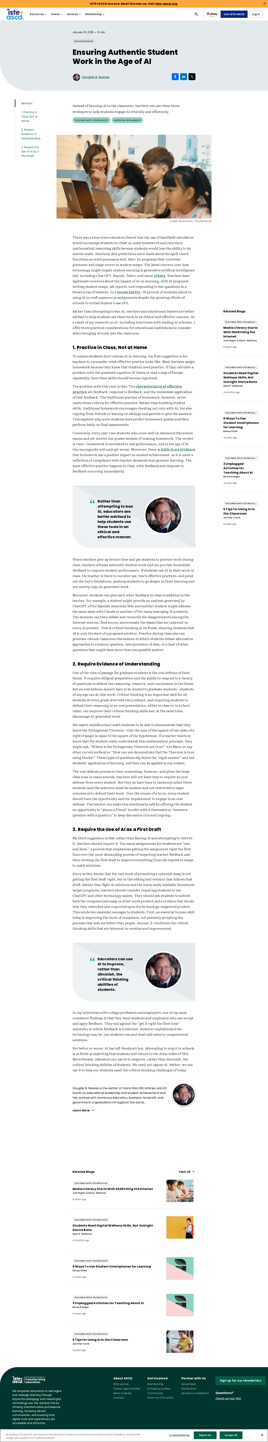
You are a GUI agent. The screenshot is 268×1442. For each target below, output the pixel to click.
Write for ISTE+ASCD (160, 1398)
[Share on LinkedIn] (183, 76)
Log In (256, 14)
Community (155, 1393)
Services (72, 14)
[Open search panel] (196, 14)
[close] (264, 3)
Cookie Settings (179, 1435)
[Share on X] (192, 76)
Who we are (121, 1384)
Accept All (231, 1435)
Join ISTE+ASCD (234, 14)
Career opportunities (127, 1388)
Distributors (188, 1388)
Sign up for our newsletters (240, 1380)
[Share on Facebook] (175, 76)
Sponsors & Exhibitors (195, 1393)
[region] (134, 1435)
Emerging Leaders (158, 1388)
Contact (118, 1398)
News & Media (122, 1393)
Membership (93, 14)
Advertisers (188, 1384)
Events (55, 14)
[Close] (262, 1435)
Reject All (205, 1435)
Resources (37, 14)
